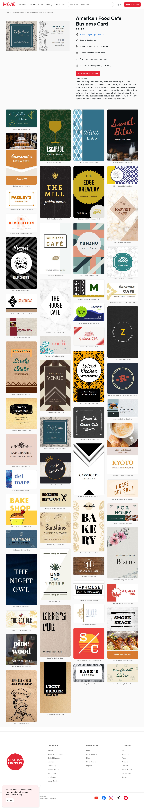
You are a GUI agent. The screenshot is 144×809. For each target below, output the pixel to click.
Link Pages (52, 777)
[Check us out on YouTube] (96, 797)
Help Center (91, 762)
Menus (8, 13)
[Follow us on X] (118, 797)
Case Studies (91, 754)
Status (124, 777)
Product (22, 5)
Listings (51, 762)
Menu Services (53, 781)
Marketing (52, 766)
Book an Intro (131, 4)
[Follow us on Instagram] (111, 797)
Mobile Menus (53, 769)
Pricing (49, 5)
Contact (125, 766)
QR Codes (52, 773)
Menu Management (55, 754)
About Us (125, 754)
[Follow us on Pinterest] (125, 797)
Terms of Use (127, 769)
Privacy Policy (127, 773)
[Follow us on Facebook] (103, 797)
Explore (89, 766)
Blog (88, 758)
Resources (60, 5)
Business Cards (19, 13)
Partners (125, 762)
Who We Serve (36, 5)
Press (124, 758)
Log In (119, 4)
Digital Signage (54, 758)
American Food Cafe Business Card (40, 13)
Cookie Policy (16, 794)
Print (88, 750)
